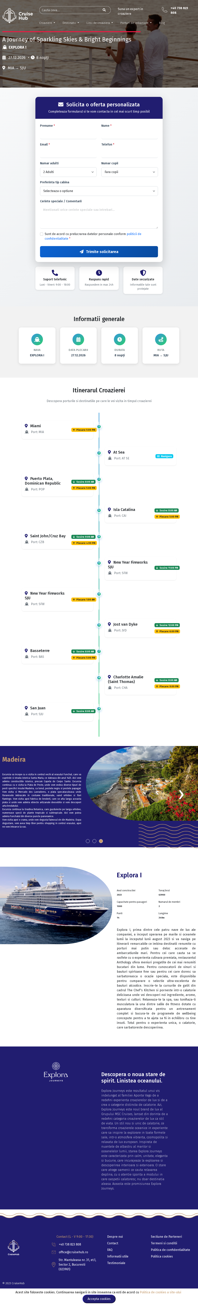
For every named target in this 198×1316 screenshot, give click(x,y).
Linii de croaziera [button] (98, 23)
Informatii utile (117, 1256)
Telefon (107, 144)
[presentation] (181, 793)
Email (45, 144)
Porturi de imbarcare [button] (134, 23)
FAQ (109, 1250)
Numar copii (109, 163)
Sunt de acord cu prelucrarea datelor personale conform (93, 236)
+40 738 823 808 (70, 1244)
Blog (162, 23)
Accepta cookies (99, 1299)
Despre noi (115, 1236)
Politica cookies (162, 1256)
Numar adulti (49, 163)
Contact (112, 1243)
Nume (106, 125)
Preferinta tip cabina (54, 182)
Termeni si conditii (164, 1243)
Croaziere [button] (46, 23)
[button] (87, 841)
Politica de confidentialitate (170, 1250)
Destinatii (69, 23)
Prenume (47, 125)
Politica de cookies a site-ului (161, 1292)
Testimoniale (116, 1263)
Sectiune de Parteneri (166, 1236)
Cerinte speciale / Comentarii (61, 201)
